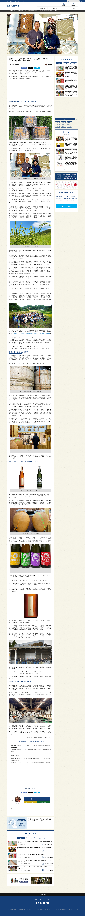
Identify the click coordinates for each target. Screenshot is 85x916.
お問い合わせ (29, 909)
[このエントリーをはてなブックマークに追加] (37, 68)
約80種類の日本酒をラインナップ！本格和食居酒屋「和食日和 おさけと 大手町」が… (35, 848)
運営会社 (21, 909)
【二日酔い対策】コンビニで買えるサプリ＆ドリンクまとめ (31, 854)
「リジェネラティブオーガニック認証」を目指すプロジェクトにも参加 (31, 333)
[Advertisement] (30, 90)
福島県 (63, 126)
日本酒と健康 (27, 857)
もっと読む (66, 169)
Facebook (83, 1)
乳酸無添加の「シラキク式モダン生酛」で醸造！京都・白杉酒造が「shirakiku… (32, 867)
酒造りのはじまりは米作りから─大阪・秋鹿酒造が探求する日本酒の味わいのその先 (30, 762)
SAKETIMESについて (11, 909)
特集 (74, 8)
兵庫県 (64, 122)
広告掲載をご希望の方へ (61, 909)
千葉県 (69, 124)
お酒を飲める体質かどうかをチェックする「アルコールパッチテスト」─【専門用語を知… (34, 861)
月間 (40, 838)
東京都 (58, 124)
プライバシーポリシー (39, 909)
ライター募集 (50, 909)
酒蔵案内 (17, 64)
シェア (24, 67)
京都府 (69, 122)
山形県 (58, 126)
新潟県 (58, 122)
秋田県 (69, 126)
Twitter (81, 1)
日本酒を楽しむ (53, 8)
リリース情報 (27, 870)
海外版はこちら (72, 909)
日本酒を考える (65, 8)
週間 (31, 838)
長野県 (64, 124)
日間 (21, 838)
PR (25, 844)
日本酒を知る (42, 8)
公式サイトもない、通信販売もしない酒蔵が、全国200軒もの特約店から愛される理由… (34, 842)
